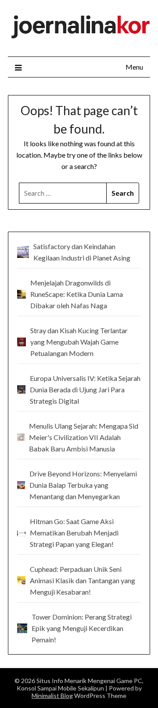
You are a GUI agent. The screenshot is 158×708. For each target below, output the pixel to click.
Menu (134, 67)
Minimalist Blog (52, 695)
